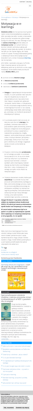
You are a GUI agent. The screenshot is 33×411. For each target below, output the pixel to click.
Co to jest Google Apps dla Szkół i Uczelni (16, 366)
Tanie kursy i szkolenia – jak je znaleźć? (15, 354)
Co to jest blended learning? (12, 358)
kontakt (22, 1)
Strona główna (5, 17)
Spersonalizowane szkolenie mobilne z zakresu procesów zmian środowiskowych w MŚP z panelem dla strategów (16, 298)
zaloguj (28, 1)
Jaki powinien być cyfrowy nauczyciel (14, 383)
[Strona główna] (11, 9)
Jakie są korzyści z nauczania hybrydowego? (17, 346)
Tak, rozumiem (9, 407)
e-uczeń (3, 250)
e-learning (27, 58)
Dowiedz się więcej (22, 407)
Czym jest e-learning (9, 374)
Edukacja (15, 17)
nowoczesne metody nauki (10, 254)
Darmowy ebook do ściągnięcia (12, 265)
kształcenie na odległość (9, 252)
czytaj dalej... (5, 339)
